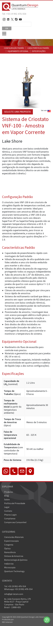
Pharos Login (10, 514)
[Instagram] (4, 19)
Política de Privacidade (14, 503)
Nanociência (10, 552)
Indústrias (9, 563)
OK (6, 28)
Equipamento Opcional (18, 51)
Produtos (8, 492)
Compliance (9, 518)
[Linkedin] (8, 19)
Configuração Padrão (14, 48)
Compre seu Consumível (15, 522)
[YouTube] (20, 19)
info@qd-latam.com (13, 594)
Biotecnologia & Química (15, 559)
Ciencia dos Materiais (14, 537)
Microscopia (9, 567)
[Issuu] (16, 19)
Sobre (7, 499)
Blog (6, 495)
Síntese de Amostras (13, 556)
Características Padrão (38, 48)
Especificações (39, 51)
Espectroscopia (11, 540)
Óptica (7, 548)
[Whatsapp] (46, 620)
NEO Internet (7, 622)
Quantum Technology (14, 571)
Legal (6, 507)
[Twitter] (12, 19)
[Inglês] (49, 111)
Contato (8, 511)
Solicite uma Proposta (17, 111)
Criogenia (8, 544)
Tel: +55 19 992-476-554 (14, 13)
